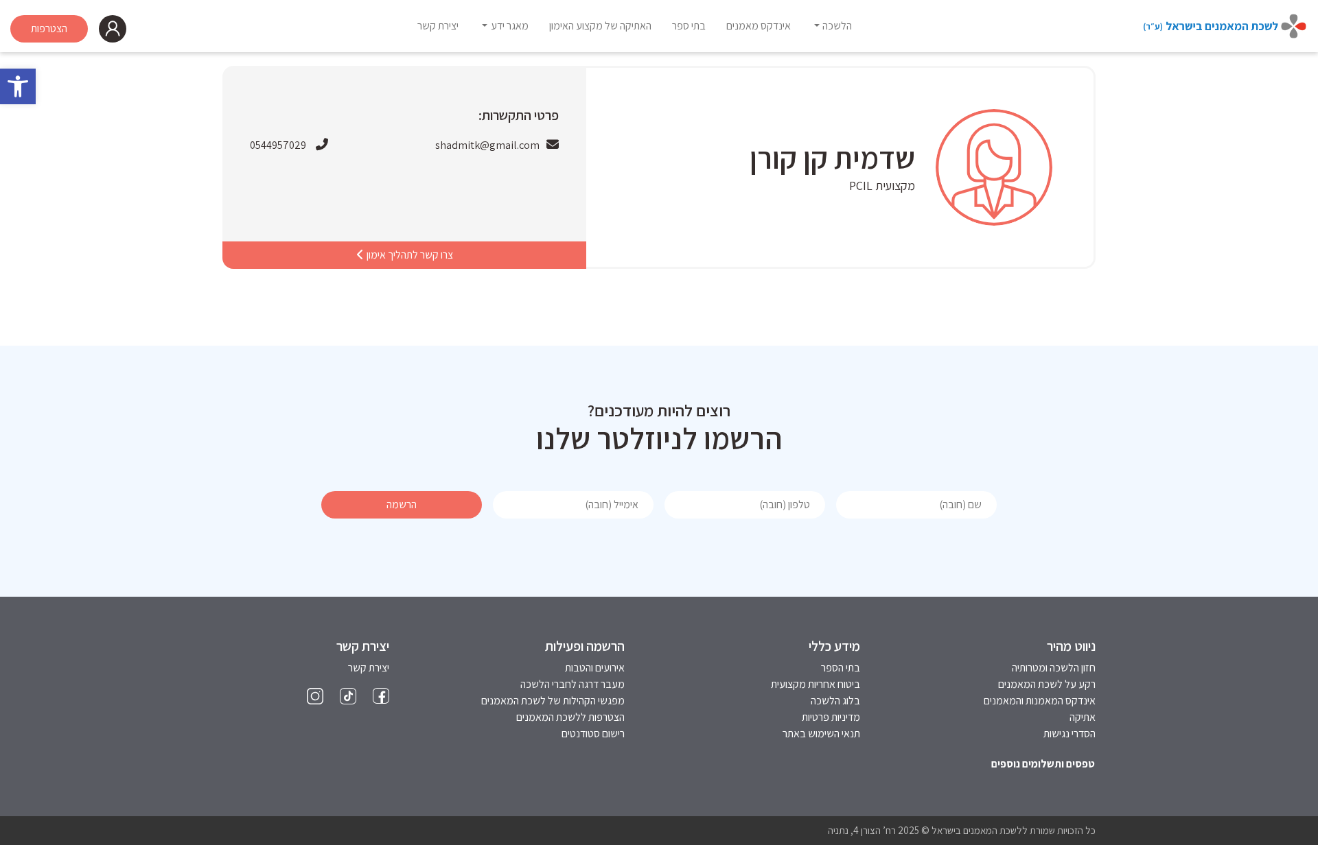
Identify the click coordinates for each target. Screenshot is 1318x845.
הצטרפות (49, 28)
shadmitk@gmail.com (487, 145)
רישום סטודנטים (593, 733)
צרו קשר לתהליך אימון (409, 255)
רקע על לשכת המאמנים (1047, 684)
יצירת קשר (368, 667)
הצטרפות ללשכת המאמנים (570, 717)
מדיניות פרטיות (831, 717)
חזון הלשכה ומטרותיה (1054, 667)
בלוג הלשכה (835, 700)
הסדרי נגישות (1069, 733)
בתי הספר (840, 667)
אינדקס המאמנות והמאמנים (1040, 700)
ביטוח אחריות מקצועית (815, 684)
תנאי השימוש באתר (821, 733)
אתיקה (1083, 717)
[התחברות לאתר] (112, 29)
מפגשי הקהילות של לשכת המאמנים (553, 700)
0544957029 (278, 145)
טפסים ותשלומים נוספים (1043, 764)
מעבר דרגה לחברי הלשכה (572, 684)
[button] (18, 86)
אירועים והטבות (595, 667)
